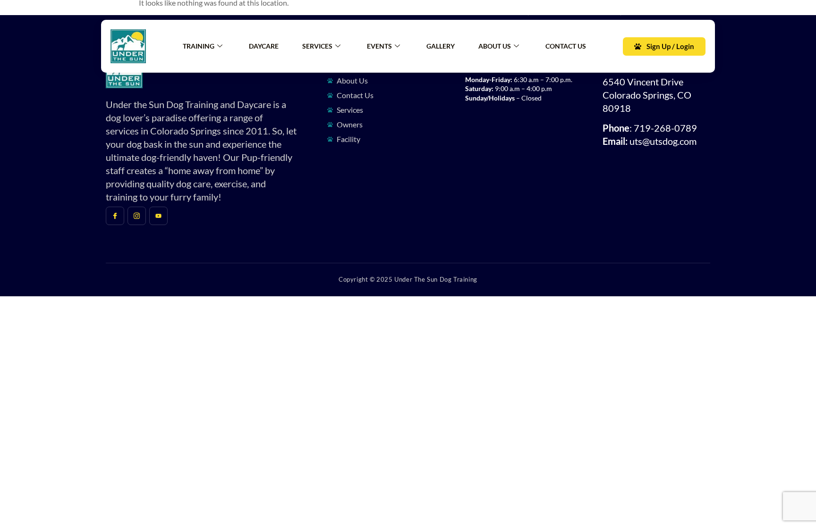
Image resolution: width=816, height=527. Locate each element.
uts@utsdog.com (663, 141)
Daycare (264, 46)
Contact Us (565, 46)
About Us (494, 46)
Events (379, 46)
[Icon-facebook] (113, 10)
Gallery (440, 46)
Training (198, 46)
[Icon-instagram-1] (133, 10)
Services (317, 46)
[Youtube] (153, 10)
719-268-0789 (665, 128)
